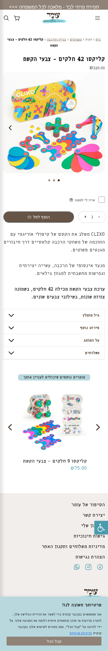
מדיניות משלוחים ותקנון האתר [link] (73, 546)
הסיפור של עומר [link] (88, 505)
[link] (101, 527)
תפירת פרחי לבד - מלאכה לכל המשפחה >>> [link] (54, 7)
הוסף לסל (41, 217)
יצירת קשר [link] (94, 515)
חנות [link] (88, 39)
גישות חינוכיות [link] (89, 536)
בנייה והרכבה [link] (56, 39)
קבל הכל (54, 641)
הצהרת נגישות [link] (90, 557)
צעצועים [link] (76, 39)
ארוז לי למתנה (85, 200)
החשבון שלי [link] (93, 525)
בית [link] (98, 39)
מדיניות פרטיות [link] (81, 633)
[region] (54, 624)
